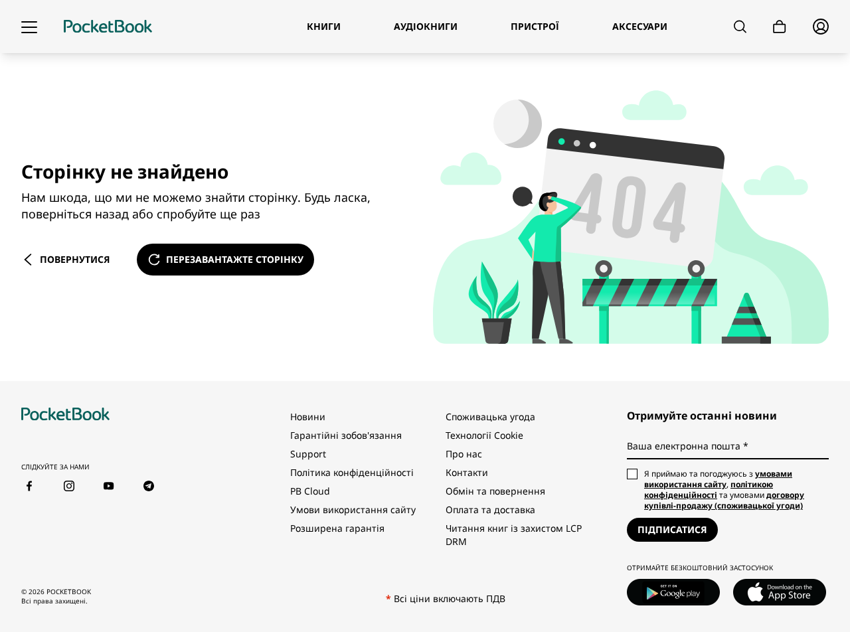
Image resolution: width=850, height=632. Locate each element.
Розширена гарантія (337, 528)
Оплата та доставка (490, 509)
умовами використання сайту (718, 479)
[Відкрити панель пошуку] (740, 26)
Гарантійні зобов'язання (346, 435)
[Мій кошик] (779, 27)
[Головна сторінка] (108, 26)
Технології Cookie (484, 435)
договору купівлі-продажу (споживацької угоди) (724, 500)
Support (308, 453)
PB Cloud (310, 491)
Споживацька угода (490, 416)
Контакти (467, 472)
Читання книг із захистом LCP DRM (514, 535)
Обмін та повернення (495, 491)
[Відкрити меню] (29, 26)
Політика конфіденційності (352, 472)
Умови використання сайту (353, 509)
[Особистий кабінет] (821, 27)
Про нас (464, 453)
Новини (307, 416)
